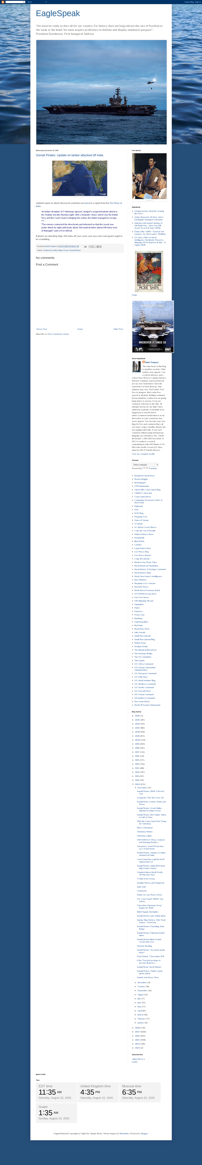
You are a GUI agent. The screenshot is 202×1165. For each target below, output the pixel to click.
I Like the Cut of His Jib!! (144, 530)
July (139, 998)
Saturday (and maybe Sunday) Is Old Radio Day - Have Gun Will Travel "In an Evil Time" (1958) (148, 225)
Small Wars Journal (142, 636)
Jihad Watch (139, 541)
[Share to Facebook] (97, 246)
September (143, 990)
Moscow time (131, 1086)
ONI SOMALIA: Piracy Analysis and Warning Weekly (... (151, 841)
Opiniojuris (139, 604)
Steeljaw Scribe (141, 646)
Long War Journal (141, 558)
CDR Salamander (141, 486)
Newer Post (42, 329)
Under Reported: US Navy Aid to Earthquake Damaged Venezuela (148, 218)
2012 (137, 772)
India (55, 250)
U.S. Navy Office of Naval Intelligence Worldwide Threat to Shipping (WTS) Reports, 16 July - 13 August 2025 (150, 241)
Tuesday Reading (144, 946)
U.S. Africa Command (143, 664)
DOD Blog (138, 513)
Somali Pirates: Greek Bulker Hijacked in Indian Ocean (149, 809)
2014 (137, 764)
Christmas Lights (144, 836)
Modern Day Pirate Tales (145, 562)
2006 (137, 1036)
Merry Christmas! (145, 827)
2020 (138, 740)
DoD (136, 509)
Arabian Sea (48, 250)
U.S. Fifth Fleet (140, 677)
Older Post (118, 329)
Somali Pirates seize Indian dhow (151, 916)
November (142, 982)
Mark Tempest (151, 362)
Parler (137, 608)
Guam (43, 1107)
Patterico (138, 611)
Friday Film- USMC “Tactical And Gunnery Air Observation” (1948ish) (150, 232)
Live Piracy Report (142, 555)
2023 (137, 728)
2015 (137, 760)
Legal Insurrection (142, 548)
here (87, 203)
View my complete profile (143, 454)
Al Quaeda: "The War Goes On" (150, 797)
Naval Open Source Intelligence (148, 576)
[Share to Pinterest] (100, 246)
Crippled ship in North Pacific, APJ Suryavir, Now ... (150, 873)
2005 (137, 1040)
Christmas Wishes (145, 831)
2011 (137, 776)
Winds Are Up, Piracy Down (149, 895)
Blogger (144, 1133)
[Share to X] (95, 246)
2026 (137, 716)
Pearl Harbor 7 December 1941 (150, 956)
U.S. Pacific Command (144, 687)
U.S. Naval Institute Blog (144, 680)
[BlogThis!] (92, 246)
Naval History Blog (142, 572)
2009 (137, 784)
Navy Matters (140, 580)
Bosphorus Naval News (144, 475)
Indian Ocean (63, 250)
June (140, 1002)
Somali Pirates (75, 250)
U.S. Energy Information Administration (145, 668)
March (141, 1014)
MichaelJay (124, 1133)
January (141, 1022)
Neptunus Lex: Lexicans (144, 583)
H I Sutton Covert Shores (145, 527)
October (142, 986)
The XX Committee (142, 657)
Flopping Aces (140, 516)
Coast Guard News (142, 496)
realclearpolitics (141, 622)
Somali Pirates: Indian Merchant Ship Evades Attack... (151, 867)
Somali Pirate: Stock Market (149, 967)
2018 (137, 748)
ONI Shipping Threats (143, 601)
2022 (138, 732)
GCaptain (138, 523)
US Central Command (143, 694)
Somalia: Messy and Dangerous (150, 883)
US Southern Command (144, 698)
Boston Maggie (141, 479)
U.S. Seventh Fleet (142, 691)
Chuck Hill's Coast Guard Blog (147, 489)
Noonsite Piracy (141, 587)
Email (134, 295)
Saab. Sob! (141, 887)
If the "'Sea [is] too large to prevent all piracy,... (149, 961)
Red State (138, 625)
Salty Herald (139, 632)
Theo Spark (139, 660)
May (140, 1006)
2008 (137, 1028)
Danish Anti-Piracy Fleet (148, 977)
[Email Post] (85, 246)
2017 (137, 752)
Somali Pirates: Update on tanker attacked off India (69, 155)
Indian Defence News (143, 534)
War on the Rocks (142, 701)
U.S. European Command (145, 673)
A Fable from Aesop (146, 878)
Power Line (139, 615)
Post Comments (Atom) (58, 334)
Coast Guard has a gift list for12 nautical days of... (150, 860)
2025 (137, 720)
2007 (137, 1032)
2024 (138, 724)
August (141, 994)
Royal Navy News (142, 629)
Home (80, 329)
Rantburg (138, 618)
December (143, 787)
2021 (137, 736)
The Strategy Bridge (143, 653)
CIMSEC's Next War (143, 493)
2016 (137, 756)
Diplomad (138, 506)
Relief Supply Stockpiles (147, 912)
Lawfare (138, 544)
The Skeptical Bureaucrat (145, 650)
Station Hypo (140, 643)
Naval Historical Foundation (146, 565)
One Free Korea (141, 597)
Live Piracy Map (141, 551)
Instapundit (139, 537)
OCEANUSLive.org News (145, 594)
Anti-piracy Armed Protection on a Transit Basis (150, 847)
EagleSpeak (58, 13)
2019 (137, 744)
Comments (142, 891)
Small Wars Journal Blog (144, 639)
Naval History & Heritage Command (150, 569)
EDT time (45, 1086)
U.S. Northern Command (145, 684)
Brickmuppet (140, 482)
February (142, 1018)
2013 (137, 768)
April (140, 1010)
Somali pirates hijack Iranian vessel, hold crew (149, 940)
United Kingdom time (95, 1086)
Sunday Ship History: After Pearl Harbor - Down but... (151, 921)
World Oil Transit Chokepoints (147, 705)
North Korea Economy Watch (147, 590)
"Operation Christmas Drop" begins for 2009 (149, 906)
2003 (137, 1048)
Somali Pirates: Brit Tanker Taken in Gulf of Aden (151, 816)
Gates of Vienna (141, 520)
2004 (138, 1044)
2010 (137, 780)
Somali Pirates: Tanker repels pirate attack (150, 972)
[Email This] (90, 246)
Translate (153, 468)
